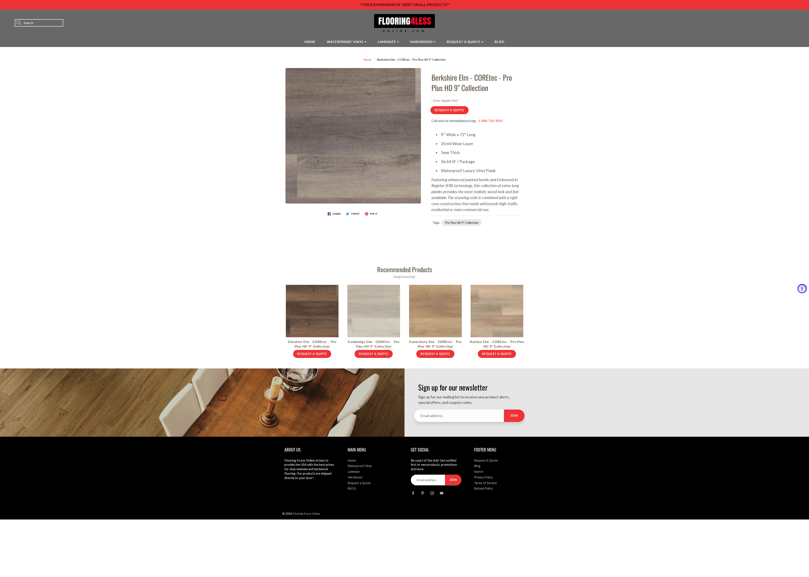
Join (514, 415)
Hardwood (422, 42)
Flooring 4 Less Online (306, 513)
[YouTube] (441, 493)
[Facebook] (413, 493)
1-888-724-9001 (490, 121)
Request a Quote (464, 42)
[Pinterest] (422, 493)
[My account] (791, 17)
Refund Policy (483, 488)
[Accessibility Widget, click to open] (802, 288)
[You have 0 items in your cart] (801, 17)
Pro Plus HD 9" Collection (461, 222)
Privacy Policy (483, 477)
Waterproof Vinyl (346, 42)
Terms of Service (485, 483)
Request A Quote (486, 460)
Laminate (387, 42)
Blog (477, 466)
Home (310, 42)
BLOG (499, 42)
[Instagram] (432, 493)
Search (478, 471)
